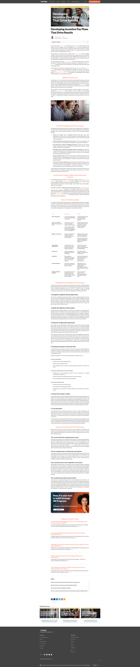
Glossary (72, 645)
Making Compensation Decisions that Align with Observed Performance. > (66, 556)
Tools (72, 643)
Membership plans (43, 641)
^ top (99, 660)
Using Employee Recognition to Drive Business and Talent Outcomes (70, 622)
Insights (63, 36)
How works (44, 637)
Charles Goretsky (58, 36)
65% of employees (66, 180)
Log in (85, 1)
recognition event (61, 90)
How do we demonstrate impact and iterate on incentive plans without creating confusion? (69, 590)
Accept (95, 665)
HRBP (75, 45)
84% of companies (78, 53)
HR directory (73, 651)
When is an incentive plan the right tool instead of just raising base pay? (65, 582)
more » (79, 526)
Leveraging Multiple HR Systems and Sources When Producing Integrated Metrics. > (68, 533)
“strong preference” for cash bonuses (61, 72)
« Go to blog (53, 602)
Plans (69, 1)
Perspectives (73, 647)
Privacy (42, 645)
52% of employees (59, 70)
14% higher (82, 187)
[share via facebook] (52, 599)
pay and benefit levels (68, 61)
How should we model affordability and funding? (61, 588)
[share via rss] (64, 599)
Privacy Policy (87, 665)
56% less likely (59, 193)
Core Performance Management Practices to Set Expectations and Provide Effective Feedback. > (69, 522)
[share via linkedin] (57, 599)
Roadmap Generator (75, 1)
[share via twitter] (54, 599)
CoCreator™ (73, 639)
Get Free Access (94, 1)
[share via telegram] (59, 599)
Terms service (42, 643)
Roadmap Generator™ (75, 637)
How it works (52, 1)
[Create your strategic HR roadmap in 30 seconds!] (70, 502)
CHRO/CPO (62, 45)
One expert (71, 444)
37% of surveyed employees (84, 182)
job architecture (83, 84)
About (58, 1)
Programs (63, 1)
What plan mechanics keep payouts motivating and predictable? (64, 585)
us (41, 639)
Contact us (42, 648)
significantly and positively (59, 194)
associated (66, 194)
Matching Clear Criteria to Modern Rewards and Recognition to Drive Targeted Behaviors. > (70, 545)
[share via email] (62, 599)
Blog (71, 649)
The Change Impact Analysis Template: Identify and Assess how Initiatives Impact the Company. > (68, 568)
